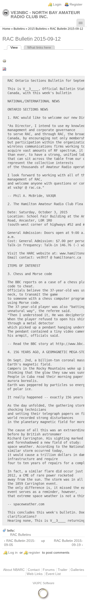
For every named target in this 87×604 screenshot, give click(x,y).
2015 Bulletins (37, 28)
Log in (13, 552)
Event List (53, 574)
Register (76, 4)
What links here (39, 47)
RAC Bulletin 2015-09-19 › (68, 543)
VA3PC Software (43, 583)
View (15, 47)
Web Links (35, 574)
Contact (34, 570)
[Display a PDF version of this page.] (43, 69)
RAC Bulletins (20, 535)
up (42, 541)
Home (6, 28)
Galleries (77, 570)
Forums (49, 570)
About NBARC (14, 570)
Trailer (62, 570)
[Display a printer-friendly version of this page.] (43, 61)
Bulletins (19, 28)
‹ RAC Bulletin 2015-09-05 (19, 543)
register (34, 552)
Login (57, 4)
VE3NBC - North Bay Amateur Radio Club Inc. (45, 14)
